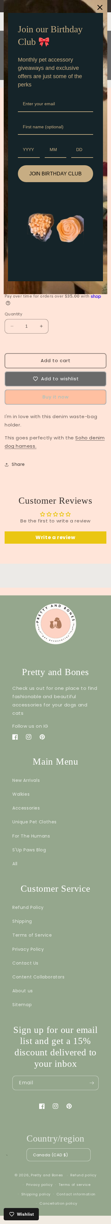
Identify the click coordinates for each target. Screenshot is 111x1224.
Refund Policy (28, 907)
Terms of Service (32, 935)
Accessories (26, 808)
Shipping (22, 921)
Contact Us (25, 963)
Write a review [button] (55, 537)
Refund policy (83, 1175)
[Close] (99, 7)
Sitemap (22, 1005)
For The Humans (31, 836)
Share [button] (18, 464)
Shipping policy (36, 1194)
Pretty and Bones (47, 1175)
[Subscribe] (91, 1083)
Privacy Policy (28, 949)
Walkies (21, 794)
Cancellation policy (58, 1203)
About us (22, 991)
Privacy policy (39, 1184)
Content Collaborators (38, 977)
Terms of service (75, 1184)
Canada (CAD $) (50, 1155)
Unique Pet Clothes (34, 822)
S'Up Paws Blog (29, 850)
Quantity (13, 314)
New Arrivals (26, 780)
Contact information (76, 1194)
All (15, 864)
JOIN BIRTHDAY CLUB (55, 173)
